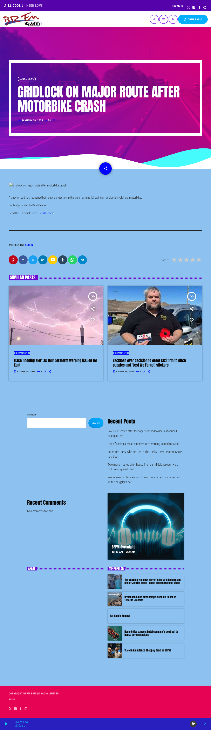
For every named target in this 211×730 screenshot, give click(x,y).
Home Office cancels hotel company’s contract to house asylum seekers (151, 633)
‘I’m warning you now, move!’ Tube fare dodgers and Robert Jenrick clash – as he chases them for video (152, 581)
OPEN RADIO (192, 19)
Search (31, 414)
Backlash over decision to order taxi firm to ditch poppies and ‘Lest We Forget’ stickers (149, 363)
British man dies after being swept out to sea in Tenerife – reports (150, 599)
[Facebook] (199, 7)
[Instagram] (194, 7)
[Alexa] (205, 7)
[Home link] (22, 19)
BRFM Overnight (123, 547)
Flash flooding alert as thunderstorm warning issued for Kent (55, 363)
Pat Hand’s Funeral (120, 616)
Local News (27, 79)
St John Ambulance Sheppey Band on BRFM (147, 650)
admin (29, 244)
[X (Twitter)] (188, 7)
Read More (45, 213)
